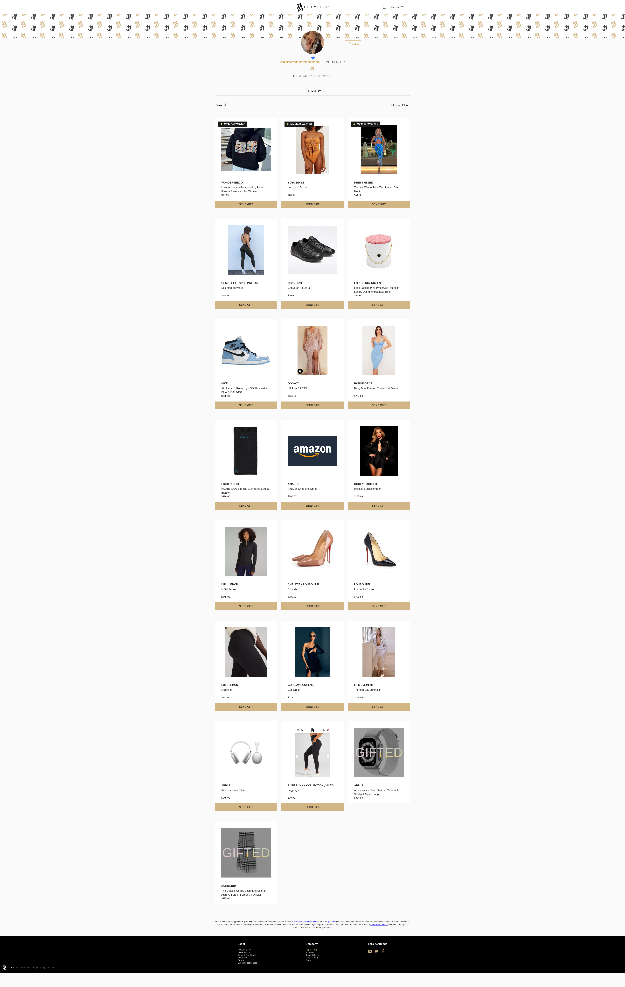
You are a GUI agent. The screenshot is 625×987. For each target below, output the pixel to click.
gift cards (332, 922)
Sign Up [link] (394, 7)
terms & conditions (378, 925)
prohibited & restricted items (306, 922)
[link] (312, 7)
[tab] (314, 91)
